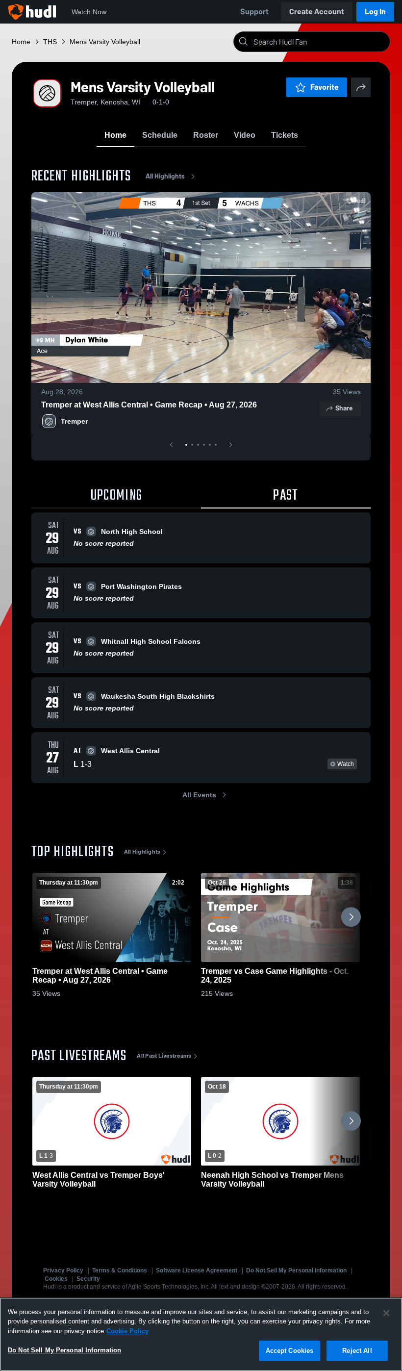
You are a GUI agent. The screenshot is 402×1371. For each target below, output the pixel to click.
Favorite (324, 87)
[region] (201, 1334)
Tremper (74, 421)
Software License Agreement (196, 1270)
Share (343, 408)
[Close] (386, 1313)
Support (254, 11)
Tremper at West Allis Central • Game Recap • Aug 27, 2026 (149, 405)
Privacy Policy (63, 1270)
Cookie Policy (127, 1331)
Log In (375, 11)
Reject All (357, 1350)
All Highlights (165, 176)
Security (88, 1278)
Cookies (56, 1278)
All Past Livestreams (164, 1056)
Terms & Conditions (119, 1270)
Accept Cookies (290, 1350)
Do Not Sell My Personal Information (296, 1270)
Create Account (316, 11)
